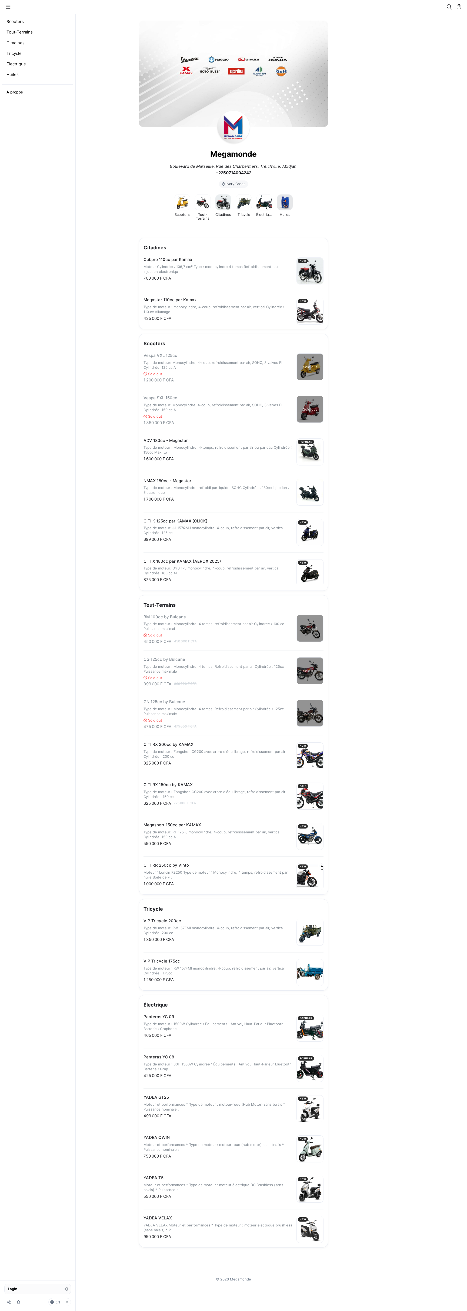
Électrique (16, 63)
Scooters (15, 21)
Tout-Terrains (19, 32)
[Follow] (18, 1302)
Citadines (15, 42)
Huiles (12, 74)
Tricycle (14, 53)
